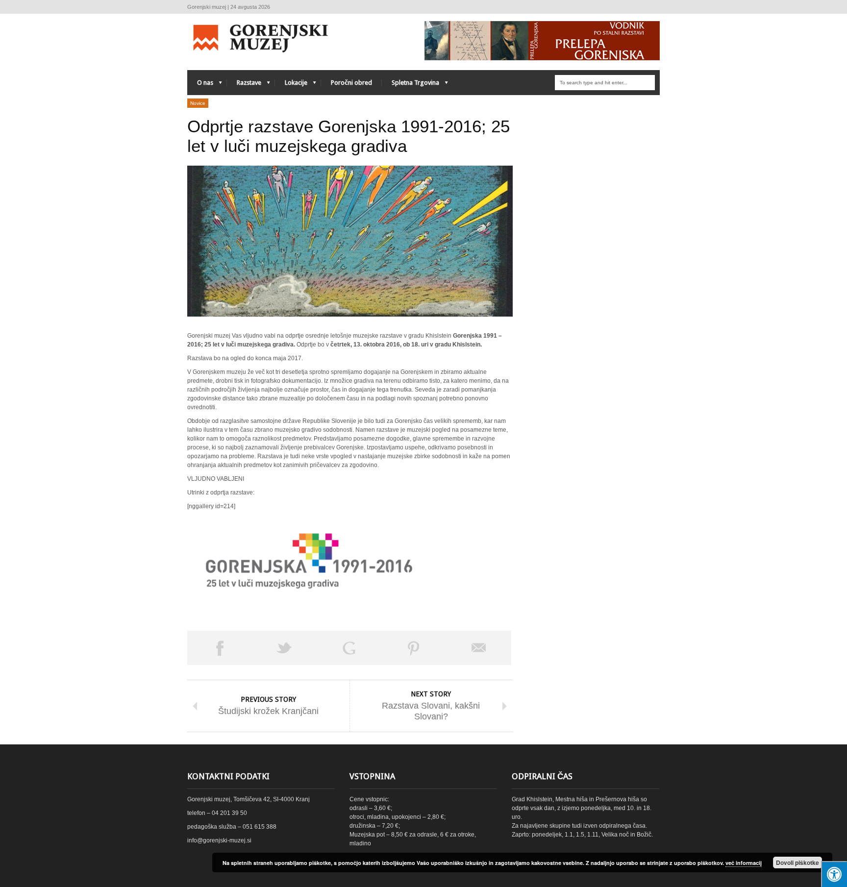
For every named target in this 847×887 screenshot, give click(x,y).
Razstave (244, 85)
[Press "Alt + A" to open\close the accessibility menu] (834, 874)
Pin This (413, 648)
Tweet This (284, 648)
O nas (200, 85)
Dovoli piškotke (797, 862)
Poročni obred (351, 82)
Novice (197, 103)
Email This (479, 648)
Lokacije (291, 85)
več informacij (743, 862)
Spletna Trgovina (410, 85)
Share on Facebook (219, 648)
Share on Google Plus (349, 648)
